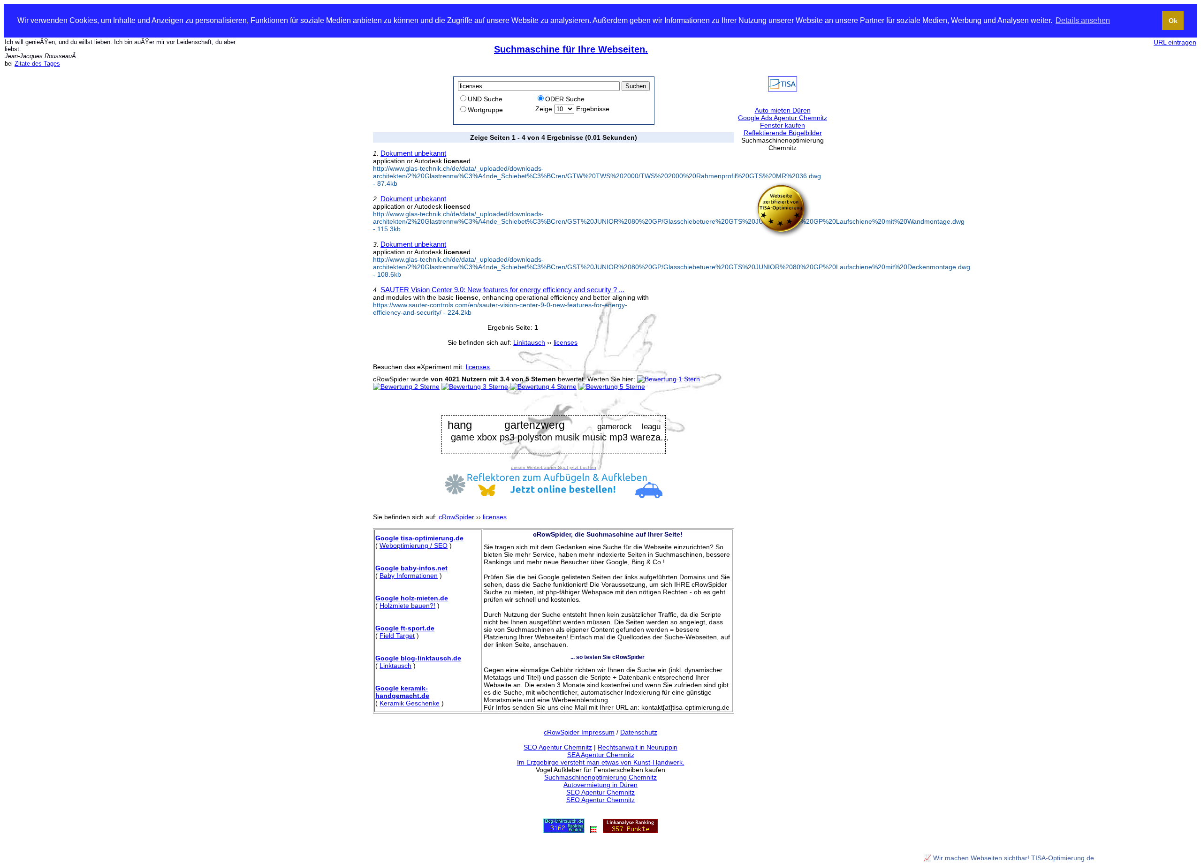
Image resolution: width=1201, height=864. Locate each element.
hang (460, 425)
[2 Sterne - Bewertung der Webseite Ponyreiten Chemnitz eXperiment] (406, 386)
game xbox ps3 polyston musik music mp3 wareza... (560, 437)
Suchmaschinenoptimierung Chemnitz (600, 777)
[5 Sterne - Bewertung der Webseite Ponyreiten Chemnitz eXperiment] (611, 386)
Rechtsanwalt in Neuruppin (637, 747)
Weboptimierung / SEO (414, 545)
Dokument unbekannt (413, 153)
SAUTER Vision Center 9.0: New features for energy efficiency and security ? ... (502, 290)
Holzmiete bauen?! (407, 605)
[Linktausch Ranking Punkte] (564, 830)
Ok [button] (1173, 20)
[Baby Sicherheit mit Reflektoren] (553, 496)
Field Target (397, 635)
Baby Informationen (409, 575)
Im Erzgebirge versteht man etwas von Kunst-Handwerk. (600, 762)
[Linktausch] (593, 830)
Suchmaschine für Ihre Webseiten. (571, 49)
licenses (478, 367)
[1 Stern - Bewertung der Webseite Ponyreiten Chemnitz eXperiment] (668, 379)
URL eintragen (1175, 42)
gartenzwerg (534, 426)
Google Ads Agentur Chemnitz (782, 117)
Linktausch (395, 665)
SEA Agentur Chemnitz (600, 754)
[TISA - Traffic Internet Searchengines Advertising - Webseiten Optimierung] (782, 89)
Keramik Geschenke (410, 703)
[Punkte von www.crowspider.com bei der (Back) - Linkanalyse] (630, 830)
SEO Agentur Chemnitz (558, 747)
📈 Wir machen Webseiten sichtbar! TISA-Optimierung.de (1008, 858)
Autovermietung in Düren (600, 784)
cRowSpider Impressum (579, 732)
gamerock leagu (629, 426)
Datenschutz (638, 732)
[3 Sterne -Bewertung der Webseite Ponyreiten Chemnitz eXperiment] (474, 386)
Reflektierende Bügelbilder (783, 132)
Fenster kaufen (782, 125)
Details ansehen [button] (1083, 20)
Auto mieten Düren (783, 110)
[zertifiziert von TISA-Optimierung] (782, 235)
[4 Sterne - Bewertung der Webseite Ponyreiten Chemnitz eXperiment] (543, 386)
